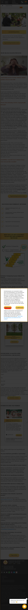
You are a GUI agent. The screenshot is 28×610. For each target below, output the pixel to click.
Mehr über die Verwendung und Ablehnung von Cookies (13, 317)
